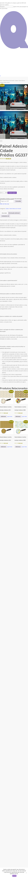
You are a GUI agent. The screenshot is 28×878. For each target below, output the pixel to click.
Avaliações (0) (5, 216)
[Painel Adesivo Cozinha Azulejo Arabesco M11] (6, 397)
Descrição (4, 213)
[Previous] (0, 141)
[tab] (4, 213)
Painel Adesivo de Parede (8, 80)
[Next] (1, 141)
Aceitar (14, 875)
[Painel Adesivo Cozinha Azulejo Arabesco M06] (21, 397)
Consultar (18, 201)
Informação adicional (14, 213)
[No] (26, 872)
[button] (25, 86)
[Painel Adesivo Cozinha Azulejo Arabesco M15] (6, 427)
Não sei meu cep (4, 204)
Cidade (16, 80)
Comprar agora (12, 192)
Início (1, 80)
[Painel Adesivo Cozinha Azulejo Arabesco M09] (21, 427)
